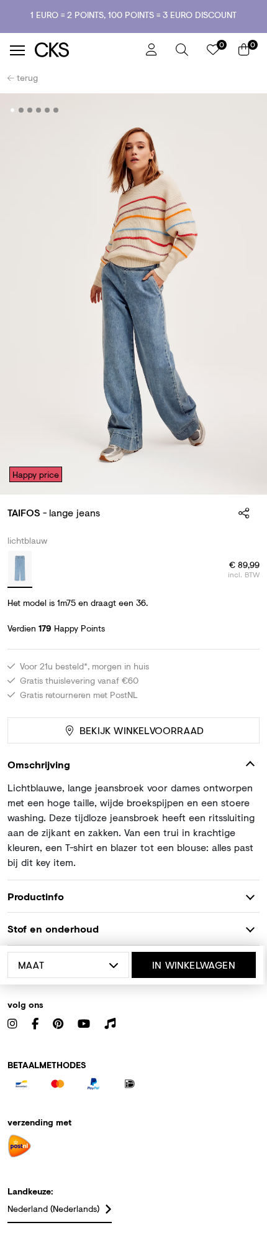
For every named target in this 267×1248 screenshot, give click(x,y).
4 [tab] (39, 110)
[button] (181, 49)
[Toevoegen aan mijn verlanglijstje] (241, 110)
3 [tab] (30, 110)
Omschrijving (38, 764)
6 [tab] (56, 110)
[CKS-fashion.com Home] (86, 50)
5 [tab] (47, 110)
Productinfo (35, 896)
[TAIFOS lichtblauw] (19, 569)
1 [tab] (12, 110)
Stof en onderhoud (53, 928)
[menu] (17, 50)
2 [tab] (21, 110)
